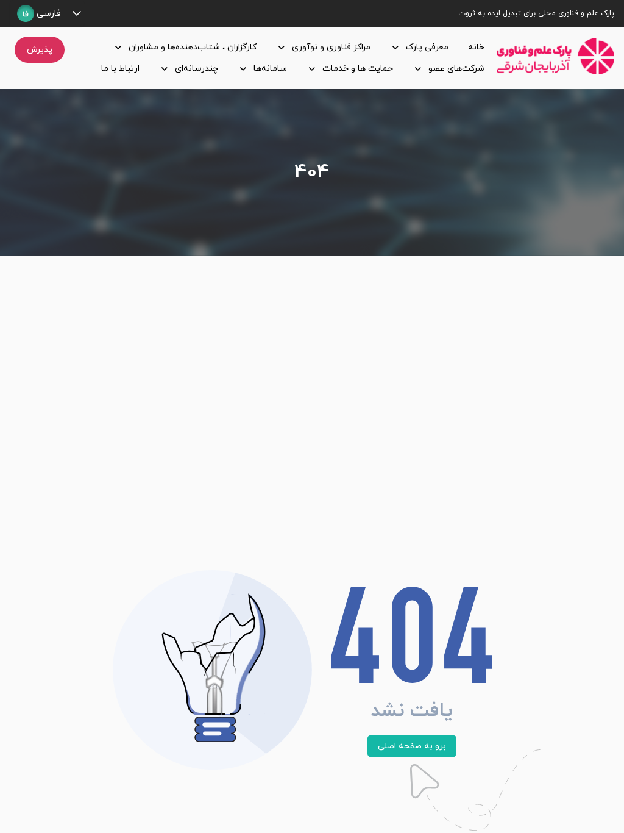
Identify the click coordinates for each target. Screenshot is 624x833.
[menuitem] (474, 47)
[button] (76, 13)
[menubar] (283, 58)
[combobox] (39, 13)
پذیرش (39, 49)
